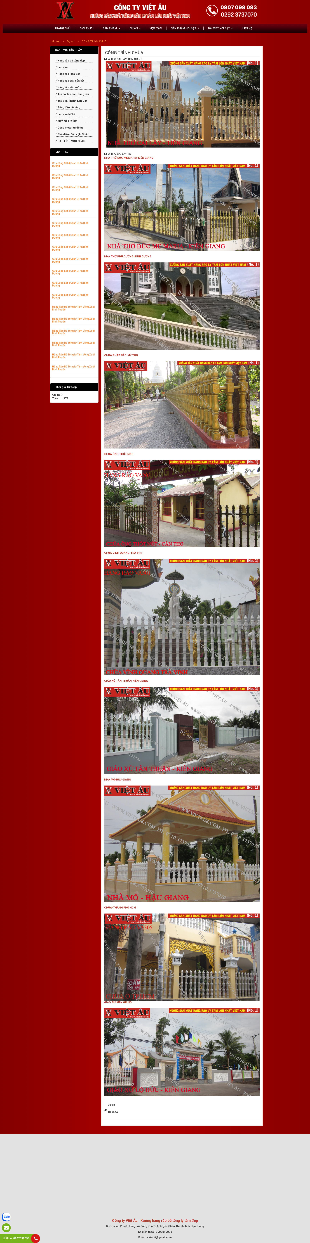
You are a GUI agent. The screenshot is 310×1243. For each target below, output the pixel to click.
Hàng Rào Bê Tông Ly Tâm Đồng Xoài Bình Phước (73, 308)
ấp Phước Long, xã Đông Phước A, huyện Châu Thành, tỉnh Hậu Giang (160, 1226)
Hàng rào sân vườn (69, 87)
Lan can (62, 67)
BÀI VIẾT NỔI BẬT (219, 28)
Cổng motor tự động (70, 127)
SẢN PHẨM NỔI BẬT (183, 28)
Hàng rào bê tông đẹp (71, 60)
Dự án (71, 41)
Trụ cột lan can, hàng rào (73, 94)
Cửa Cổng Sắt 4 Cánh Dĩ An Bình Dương (70, 164)
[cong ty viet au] (65, 10)
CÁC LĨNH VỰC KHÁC (71, 141)
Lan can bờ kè (66, 114)
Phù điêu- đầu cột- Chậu (72, 134)
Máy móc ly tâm (67, 120)
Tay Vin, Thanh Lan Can (72, 100)
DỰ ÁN (134, 28)
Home (55, 41)
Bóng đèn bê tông (68, 107)
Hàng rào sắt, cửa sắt (70, 80)
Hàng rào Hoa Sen (69, 73)
